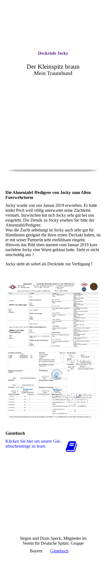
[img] (53, 142)
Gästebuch (59, 551)
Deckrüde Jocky (53, 53)
